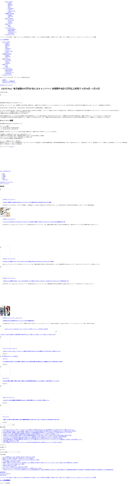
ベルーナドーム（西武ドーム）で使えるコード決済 (15, 466)
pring (6, 65)
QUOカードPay (9, 51)
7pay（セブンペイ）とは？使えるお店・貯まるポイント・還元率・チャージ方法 (22, 468)
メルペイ (7, 49)
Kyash (6, 67)
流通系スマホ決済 (7, 54)
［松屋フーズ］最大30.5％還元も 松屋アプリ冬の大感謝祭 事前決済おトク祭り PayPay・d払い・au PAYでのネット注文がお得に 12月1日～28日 (31, 419)
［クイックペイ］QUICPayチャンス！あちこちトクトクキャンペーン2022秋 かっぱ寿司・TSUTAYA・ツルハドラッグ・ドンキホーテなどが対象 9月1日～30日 (34, 221)
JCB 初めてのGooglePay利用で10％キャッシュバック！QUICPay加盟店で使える (18, 320)
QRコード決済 (6, 42)
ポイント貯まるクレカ (5, 171)
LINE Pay (7, 44)
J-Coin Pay (7, 63)
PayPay (7, 43)
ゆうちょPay (8, 60)
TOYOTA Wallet (9, 69)
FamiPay (7, 55)
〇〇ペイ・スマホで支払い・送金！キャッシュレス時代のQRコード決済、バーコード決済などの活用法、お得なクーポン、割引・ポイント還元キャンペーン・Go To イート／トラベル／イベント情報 (48, 477)
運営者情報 (2, 472)
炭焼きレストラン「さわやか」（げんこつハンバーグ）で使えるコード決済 (21, 459)
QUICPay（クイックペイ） (6, 182)
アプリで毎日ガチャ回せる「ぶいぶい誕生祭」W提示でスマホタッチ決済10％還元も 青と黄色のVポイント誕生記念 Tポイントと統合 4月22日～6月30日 (32, 361)
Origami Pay (8, 48)
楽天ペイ (7, 45)
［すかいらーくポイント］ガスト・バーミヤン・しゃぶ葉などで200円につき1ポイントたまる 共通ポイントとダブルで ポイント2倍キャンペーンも (31, 351)
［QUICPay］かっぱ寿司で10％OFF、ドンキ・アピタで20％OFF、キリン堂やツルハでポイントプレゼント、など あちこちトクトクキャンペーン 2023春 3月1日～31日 (36, 280)
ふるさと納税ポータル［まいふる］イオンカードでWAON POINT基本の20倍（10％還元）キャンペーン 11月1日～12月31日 (32, 442)
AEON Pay (7, 56)
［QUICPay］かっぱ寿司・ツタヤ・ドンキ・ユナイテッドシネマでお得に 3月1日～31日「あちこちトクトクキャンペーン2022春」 (28, 261)
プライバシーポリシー (5, 473)
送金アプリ (5, 64)
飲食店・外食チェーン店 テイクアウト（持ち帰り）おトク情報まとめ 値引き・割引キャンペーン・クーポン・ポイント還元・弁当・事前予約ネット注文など (40, 462)
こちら (12, 146)
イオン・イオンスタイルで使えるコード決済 (13, 464)
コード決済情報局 (4, 39)
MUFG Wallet (8, 70)
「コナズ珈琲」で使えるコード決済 (11, 461)
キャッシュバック (4, 183)
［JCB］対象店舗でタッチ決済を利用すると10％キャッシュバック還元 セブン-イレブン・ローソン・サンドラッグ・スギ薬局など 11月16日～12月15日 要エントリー (42, 439)
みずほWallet (8, 73)
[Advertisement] (11, 159)
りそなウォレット (9, 72)
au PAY (7, 52)
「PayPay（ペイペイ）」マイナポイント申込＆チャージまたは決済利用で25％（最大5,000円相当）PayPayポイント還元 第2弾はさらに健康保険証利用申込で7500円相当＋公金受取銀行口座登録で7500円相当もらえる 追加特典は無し (58, 469)
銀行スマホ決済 (6, 59)
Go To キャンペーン (7, 74)
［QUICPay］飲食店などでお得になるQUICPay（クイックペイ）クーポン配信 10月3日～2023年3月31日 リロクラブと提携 (27, 202)
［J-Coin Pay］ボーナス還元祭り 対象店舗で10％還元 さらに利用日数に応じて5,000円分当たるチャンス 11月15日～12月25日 (32, 438)
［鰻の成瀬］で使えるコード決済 (11, 440)
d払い (6, 47)
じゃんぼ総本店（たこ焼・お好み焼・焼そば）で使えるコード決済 (19, 457)
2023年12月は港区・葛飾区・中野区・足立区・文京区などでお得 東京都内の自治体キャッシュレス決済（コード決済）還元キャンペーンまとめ (31, 380)
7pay (6, 57)
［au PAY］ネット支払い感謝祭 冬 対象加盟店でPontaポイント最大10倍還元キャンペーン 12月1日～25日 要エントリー (26, 400)
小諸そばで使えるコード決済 (10, 465)
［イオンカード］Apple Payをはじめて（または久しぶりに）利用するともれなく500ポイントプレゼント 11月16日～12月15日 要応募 (34, 436)
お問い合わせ (3, 475)
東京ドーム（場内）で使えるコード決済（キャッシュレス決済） (18, 458)
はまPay (7, 61)
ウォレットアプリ (7, 68)
